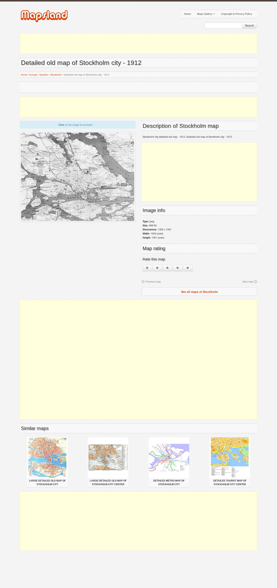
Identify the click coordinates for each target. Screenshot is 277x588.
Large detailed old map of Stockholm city (47, 482)
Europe (33, 74)
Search (249, 25)
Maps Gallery (205, 14)
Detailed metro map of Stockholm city (169, 482)
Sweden (43, 74)
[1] (147, 268)
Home (187, 14)
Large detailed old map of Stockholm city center (108, 482)
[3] (167, 268)
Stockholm (56, 74)
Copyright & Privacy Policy (236, 14)
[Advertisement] (138, 43)
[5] (188, 268)
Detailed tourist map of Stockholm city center (229, 482)
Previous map (153, 281)
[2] (157, 268)
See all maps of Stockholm (199, 292)
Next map (248, 281)
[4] (178, 268)
